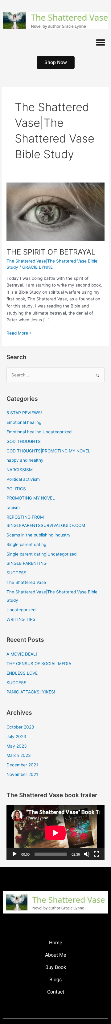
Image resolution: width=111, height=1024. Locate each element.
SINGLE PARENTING (26, 563)
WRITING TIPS (20, 619)
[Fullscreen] (96, 854)
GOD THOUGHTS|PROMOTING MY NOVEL (48, 450)
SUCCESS (16, 572)
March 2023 (18, 755)
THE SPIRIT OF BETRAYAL (50, 251)
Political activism (23, 479)
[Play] (14, 854)
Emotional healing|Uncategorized (39, 431)
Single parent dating (26, 544)
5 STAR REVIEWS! (24, 412)
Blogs (55, 979)
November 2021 (22, 774)
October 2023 (20, 727)
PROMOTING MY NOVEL (30, 498)
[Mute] (87, 854)
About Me (55, 955)
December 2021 (22, 764)
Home (55, 942)
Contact (55, 992)
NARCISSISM (19, 469)
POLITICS (16, 488)
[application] (55, 832)
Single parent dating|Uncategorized (41, 554)
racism (13, 507)
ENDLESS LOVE (22, 673)
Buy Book (55, 967)
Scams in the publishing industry (38, 534)
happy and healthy (24, 460)
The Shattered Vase (26, 582)
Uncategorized (20, 609)
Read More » (18, 332)
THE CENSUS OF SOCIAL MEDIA (38, 663)
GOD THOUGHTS (23, 441)
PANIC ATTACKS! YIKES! (30, 691)
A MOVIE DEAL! (21, 654)
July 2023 (16, 736)
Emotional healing (23, 422)
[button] (100, 42)
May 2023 (16, 746)
